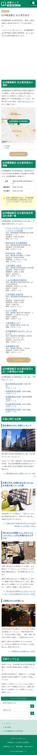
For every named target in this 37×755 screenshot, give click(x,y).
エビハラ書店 (11, 311)
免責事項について (9, 746)
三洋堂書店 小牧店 (13, 266)
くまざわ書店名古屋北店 (16, 280)
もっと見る (18, 360)
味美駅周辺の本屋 (13, 391)
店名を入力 (7, 710)
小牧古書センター (13, 323)
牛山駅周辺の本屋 (13, 404)
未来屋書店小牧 (12, 346)
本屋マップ (13, 2)
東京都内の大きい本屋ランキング (17, 425)
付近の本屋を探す (18, 154)
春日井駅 (5, 11)
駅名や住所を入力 (9, 703)
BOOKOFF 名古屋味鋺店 (16, 243)
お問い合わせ (28, 746)
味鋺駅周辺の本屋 (13, 410)
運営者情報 (19, 746)
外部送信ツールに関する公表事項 (18, 742)
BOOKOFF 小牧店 (14, 253)
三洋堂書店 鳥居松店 (14, 294)
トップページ (6, 723)
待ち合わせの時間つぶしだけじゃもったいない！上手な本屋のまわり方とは (18, 535)
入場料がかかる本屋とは (13, 601)
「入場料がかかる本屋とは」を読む (22, 651)
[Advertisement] (18, 57)
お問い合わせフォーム (26, 101)
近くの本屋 (33, 5)
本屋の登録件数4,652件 (14, 5)
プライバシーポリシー (18, 738)
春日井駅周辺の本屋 (14, 384)
